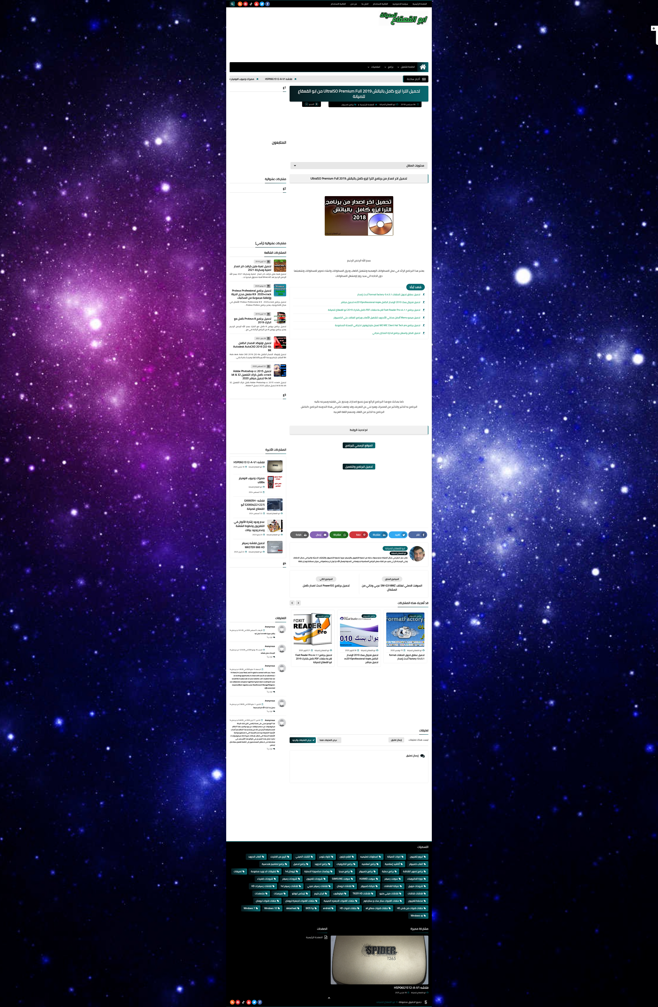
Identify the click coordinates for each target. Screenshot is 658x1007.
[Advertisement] (292, 35)
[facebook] (267, 4)
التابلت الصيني (303, 856)
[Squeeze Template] (425, 1002)
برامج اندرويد (321, 864)
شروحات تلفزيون (314, 878)
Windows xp (417, 915)
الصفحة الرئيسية (420, 4)
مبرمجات (278, 893)
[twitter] (262, 4)
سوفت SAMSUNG (341, 878)
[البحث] (232, 4)
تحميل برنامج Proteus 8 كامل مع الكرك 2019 (252, 320)
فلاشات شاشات (415, 893)
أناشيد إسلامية (392, 864)
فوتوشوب (338, 893)
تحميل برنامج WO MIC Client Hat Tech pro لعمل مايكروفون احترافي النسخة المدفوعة (377, 325)
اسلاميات (375, 67)
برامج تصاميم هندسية (273, 864)
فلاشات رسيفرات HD (261, 886)
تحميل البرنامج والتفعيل (359, 466)
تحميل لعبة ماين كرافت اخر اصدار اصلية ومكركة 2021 (252, 268)
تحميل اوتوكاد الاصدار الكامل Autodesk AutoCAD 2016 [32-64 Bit (252, 346)
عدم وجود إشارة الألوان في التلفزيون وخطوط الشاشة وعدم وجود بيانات (347, 79)
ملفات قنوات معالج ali (377, 908)
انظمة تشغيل (408, 67)
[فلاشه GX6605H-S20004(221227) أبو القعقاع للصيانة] (275, 504)
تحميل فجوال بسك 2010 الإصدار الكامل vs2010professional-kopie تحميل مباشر (380, 302)
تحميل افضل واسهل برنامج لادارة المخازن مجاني (396, 333)
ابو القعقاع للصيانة (418, 992)
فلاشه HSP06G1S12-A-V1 (249, 462)
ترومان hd (290, 871)
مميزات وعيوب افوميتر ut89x (252, 480)
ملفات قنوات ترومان (266, 901)
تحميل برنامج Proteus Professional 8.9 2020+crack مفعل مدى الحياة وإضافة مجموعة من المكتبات (251, 294)
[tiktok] (251, 4)
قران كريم (319, 893)
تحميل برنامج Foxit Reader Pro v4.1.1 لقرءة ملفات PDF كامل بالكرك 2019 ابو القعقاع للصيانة (374, 310)
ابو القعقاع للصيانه (385, 1002)
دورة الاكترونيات (415, 878)
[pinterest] (245, 4)
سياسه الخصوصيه (400, 4)
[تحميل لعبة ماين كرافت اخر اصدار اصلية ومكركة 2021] (280, 266)
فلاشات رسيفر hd (289, 886)
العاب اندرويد (254, 856)
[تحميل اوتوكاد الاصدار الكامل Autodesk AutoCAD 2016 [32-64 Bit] (280, 342)
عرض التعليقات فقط (328, 740)
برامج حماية (388, 871)
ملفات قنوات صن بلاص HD (410, 908)
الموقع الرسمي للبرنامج (359, 445)
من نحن (353, 4)
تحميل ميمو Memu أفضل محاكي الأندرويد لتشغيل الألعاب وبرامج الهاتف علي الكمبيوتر (376, 317)
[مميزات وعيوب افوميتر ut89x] (275, 482)
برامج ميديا (344, 871)
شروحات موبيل (415, 886)
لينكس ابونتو (298, 893)
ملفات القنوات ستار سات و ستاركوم (381, 901)
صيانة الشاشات (391, 886)
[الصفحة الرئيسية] (422, 67)
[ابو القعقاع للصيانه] (403, 18)
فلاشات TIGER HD (361, 893)
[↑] (329, 997)
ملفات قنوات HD (348, 908)
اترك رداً (269, 637)
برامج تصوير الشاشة (413, 871)
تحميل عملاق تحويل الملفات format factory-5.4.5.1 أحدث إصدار (388, 294)
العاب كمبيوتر (416, 864)
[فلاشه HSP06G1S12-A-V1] (275, 466)
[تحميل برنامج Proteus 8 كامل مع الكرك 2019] (280, 318)
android (327, 908)
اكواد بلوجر (324, 856)
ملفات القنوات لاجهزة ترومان (299, 901)
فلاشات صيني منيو (389, 893)
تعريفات (238, 871)
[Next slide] (292, 603)
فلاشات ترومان (344, 886)
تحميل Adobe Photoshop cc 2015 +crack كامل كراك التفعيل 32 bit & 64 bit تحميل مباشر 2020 (251, 374)
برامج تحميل (299, 864)
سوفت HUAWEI (367, 878)
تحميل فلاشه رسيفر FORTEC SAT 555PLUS (231, 79)
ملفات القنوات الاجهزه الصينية (339, 901)
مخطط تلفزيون (415, 901)
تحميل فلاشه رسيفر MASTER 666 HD (282, 79)
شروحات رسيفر (289, 878)
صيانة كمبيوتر (368, 886)
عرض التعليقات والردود (302, 740)
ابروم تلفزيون (416, 856)
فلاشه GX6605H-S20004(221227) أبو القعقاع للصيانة (253, 504)
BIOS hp (310, 908)
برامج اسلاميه (369, 864)
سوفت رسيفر (391, 878)
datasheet (291, 908)
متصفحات (260, 893)
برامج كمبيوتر (348, 104)
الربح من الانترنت (278, 856)
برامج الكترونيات (344, 864)
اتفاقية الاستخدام (380, 4)
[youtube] (256, 4)
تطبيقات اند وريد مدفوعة (263, 871)
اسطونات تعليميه (369, 856)
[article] (326, 582)
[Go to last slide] (298, 603)
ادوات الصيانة (394, 856)
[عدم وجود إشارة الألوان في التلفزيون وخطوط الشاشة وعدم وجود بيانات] (275, 526)
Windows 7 (249, 908)
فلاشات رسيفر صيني (317, 886)
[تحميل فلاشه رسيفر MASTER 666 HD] (275, 547)
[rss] (240, 4)
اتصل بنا (365, 4)
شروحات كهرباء (265, 878)
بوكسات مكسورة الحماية (317, 871)
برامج (390, 67)
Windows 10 (270, 908)
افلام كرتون (345, 856)
